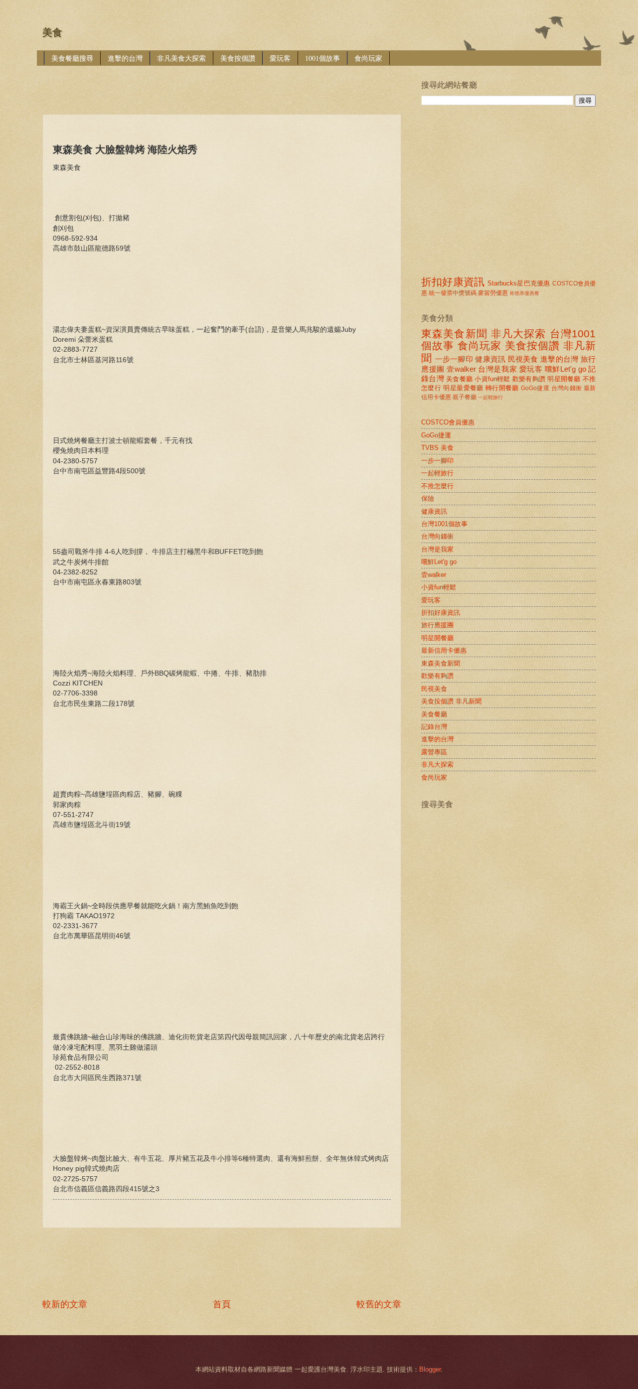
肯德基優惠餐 (524, 293)
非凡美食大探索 (181, 58)
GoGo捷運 (535, 388)
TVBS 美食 (437, 447)
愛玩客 (280, 58)
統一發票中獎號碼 (453, 293)
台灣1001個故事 (444, 524)
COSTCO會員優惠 (448, 422)
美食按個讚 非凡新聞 (451, 701)
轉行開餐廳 (502, 388)
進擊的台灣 (125, 58)
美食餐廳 (459, 379)
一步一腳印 (454, 359)
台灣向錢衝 (566, 388)
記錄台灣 (434, 726)
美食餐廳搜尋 (72, 58)
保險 (427, 498)
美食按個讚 (237, 58)
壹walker (461, 369)
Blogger (430, 1369)
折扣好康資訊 (452, 281)
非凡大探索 (518, 333)
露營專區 (434, 752)
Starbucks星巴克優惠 (518, 283)
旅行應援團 (437, 625)
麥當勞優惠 (493, 293)
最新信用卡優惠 (444, 650)
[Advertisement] (223, 83)
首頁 (222, 1304)
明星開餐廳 (563, 379)
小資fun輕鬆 (492, 379)
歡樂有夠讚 (528, 379)
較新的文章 (64, 1304)
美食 (52, 32)
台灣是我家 (497, 369)
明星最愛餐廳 (463, 388)
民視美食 (523, 359)
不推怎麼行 (437, 486)
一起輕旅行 (490, 397)
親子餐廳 (465, 397)
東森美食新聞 (454, 333)
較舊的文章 (378, 1304)
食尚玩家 (368, 58)
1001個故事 (322, 58)
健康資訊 (490, 359)
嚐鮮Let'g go (565, 369)
